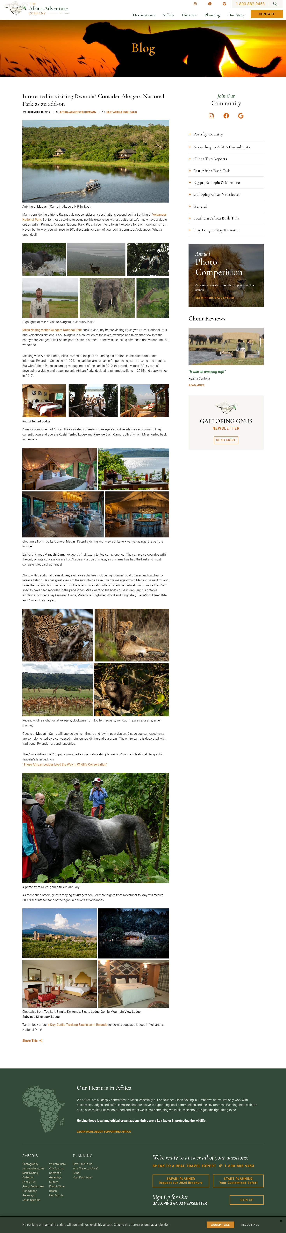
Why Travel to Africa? (85, 1168)
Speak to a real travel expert (203, 1166)
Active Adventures (33, 1168)
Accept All (220, 1224)
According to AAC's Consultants (221, 147)
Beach (53, 1191)
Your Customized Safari (238, 1181)
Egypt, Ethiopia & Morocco (216, 182)
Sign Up (247, 1200)
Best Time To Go (82, 1164)
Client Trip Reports (210, 158)
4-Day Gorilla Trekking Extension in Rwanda (77, 1025)
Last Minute (56, 1195)
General (200, 206)
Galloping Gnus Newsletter (216, 194)
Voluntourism (57, 1164)
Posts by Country (208, 134)
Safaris (168, 15)
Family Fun (29, 1182)
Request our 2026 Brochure (181, 1181)
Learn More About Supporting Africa (104, 1131)
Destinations (144, 15)
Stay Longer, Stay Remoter (216, 230)
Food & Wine (56, 1186)
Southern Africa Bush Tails (216, 218)
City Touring (56, 1168)
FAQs (76, 1173)
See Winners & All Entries (215, 297)
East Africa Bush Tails (212, 170)
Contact (267, 14)
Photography (30, 1164)
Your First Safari (82, 1177)
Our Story (236, 15)
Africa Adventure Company (78, 112)
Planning (212, 15)
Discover (189, 15)
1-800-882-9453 (250, 4)
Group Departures (33, 1186)
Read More (196, 385)
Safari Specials (31, 1200)
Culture (53, 1182)
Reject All (250, 1224)
